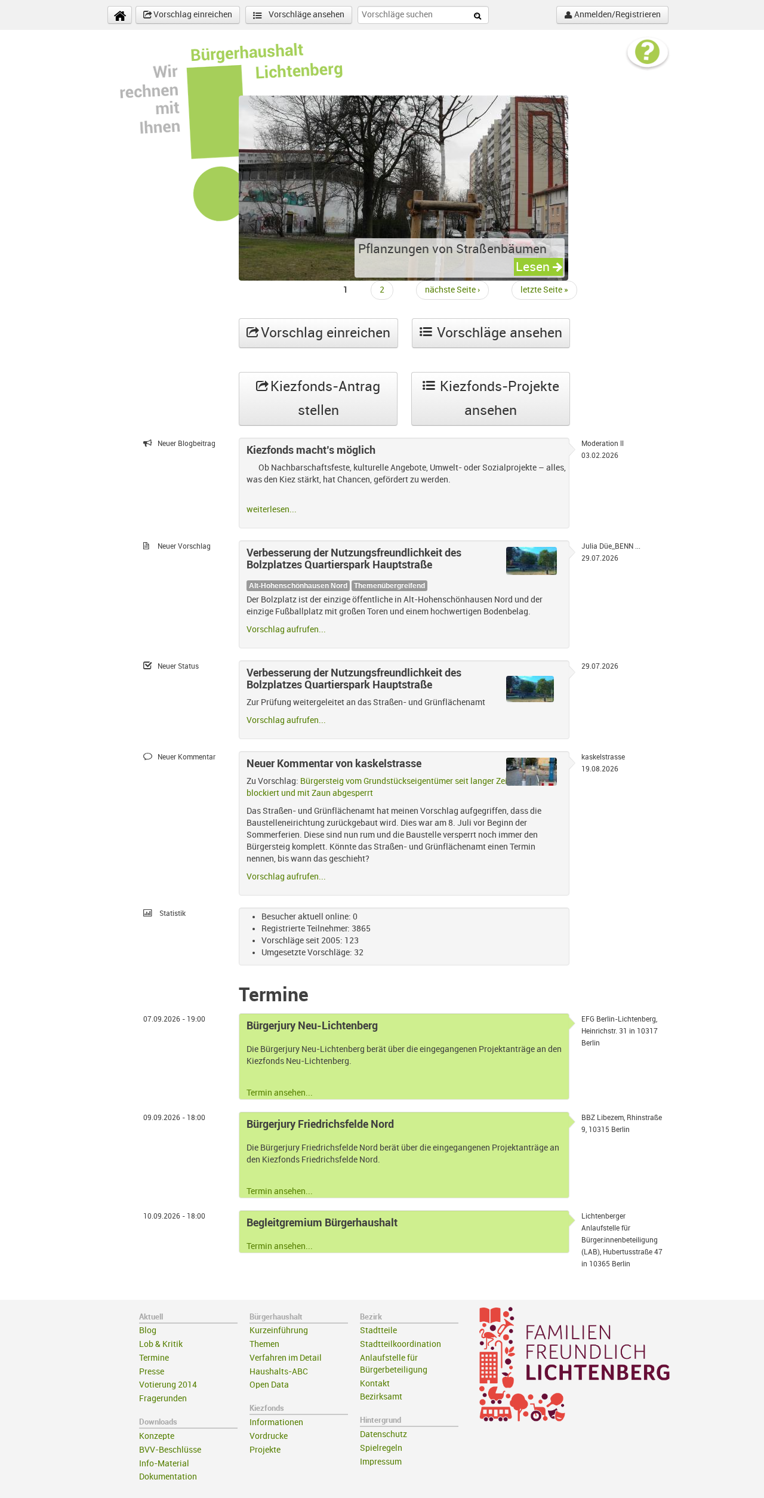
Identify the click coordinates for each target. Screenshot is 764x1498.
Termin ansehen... (280, 1092)
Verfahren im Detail (285, 1358)
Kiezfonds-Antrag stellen (323, 399)
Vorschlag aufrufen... (286, 629)
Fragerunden (163, 1398)
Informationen (276, 1422)
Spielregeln (381, 1448)
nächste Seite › (452, 289)
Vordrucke (268, 1436)
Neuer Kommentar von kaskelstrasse (334, 764)
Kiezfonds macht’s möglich (311, 450)
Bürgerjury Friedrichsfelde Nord (320, 1124)
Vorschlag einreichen (192, 14)
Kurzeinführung (278, 1330)
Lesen (534, 267)
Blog (147, 1330)
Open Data (269, 1384)
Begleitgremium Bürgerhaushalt (322, 1223)
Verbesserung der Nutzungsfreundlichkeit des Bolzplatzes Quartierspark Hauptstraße (354, 559)
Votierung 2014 (168, 1384)
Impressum (381, 1461)
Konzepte (156, 1436)
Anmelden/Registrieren (616, 14)
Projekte (265, 1449)
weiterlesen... (272, 509)
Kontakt (375, 1383)
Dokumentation (168, 1476)
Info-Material (164, 1463)
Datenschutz (383, 1434)
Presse (151, 1371)
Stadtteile (378, 1330)
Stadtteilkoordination (400, 1344)
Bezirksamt (381, 1396)
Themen (264, 1344)
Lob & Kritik (161, 1344)
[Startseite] (119, 15)
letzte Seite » (544, 289)
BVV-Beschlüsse (170, 1449)
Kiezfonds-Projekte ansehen (497, 399)
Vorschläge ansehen (305, 14)
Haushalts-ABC (278, 1371)
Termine (154, 1358)
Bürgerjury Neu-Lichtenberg (312, 1026)
